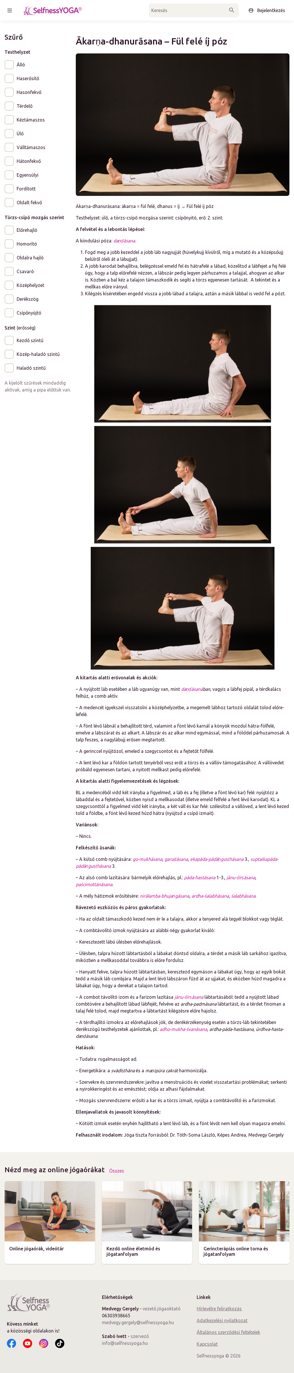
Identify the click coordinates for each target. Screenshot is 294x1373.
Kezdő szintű (30, 340)
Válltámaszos (31, 147)
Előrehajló (27, 230)
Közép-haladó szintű (38, 354)
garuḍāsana (176, 859)
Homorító (27, 243)
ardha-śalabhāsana (210, 895)
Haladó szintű (31, 368)
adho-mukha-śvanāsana (183, 1029)
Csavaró (25, 271)
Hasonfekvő (29, 92)
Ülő (20, 133)
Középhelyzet (30, 285)
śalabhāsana (243, 895)
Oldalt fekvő (29, 202)
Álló (21, 64)
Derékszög (27, 299)
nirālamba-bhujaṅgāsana (164, 895)
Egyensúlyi (27, 175)
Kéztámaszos (31, 119)
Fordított (26, 188)
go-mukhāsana (147, 859)
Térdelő (24, 106)
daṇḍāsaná (192, 689)
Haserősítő (28, 78)
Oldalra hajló (30, 257)
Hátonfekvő (29, 161)
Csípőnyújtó (29, 312)
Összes (116, 1170)
